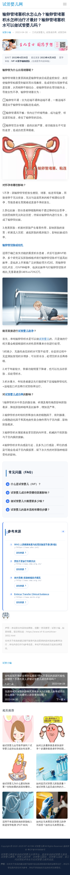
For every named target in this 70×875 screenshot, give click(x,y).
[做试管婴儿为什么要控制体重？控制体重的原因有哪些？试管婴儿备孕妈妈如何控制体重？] (18, 767)
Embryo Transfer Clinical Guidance (31, 594)
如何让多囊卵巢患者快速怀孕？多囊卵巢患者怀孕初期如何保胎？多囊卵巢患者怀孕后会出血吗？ (51, 747)
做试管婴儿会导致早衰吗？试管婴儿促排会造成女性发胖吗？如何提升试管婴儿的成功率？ (17, 747)
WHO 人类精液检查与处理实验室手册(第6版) (35, 544)
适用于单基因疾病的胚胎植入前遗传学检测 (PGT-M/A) (17, 823)
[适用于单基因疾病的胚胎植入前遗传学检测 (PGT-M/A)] (18, 805)
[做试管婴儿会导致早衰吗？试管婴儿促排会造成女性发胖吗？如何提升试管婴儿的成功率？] (18, 728)
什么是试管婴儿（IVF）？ (26, 484)
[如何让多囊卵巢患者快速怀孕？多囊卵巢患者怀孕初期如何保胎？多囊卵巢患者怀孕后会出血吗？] (52, 728)
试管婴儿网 (12, 4)
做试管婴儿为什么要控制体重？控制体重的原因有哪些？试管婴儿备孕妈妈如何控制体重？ (17, 785)
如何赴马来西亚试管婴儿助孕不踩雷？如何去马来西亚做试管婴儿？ (51, 823)
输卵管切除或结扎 (12, 245)
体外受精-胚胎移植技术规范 (27, 577)
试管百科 (62, 32)
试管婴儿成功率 (14, 394)
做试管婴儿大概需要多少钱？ (28, 501)
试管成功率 (51, 32)
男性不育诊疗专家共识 (24, 561)
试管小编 (7, 662)
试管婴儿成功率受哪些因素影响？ (30, 492)
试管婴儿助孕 (26, 330)
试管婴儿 (44, 338)
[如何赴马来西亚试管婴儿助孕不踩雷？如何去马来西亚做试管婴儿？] (52, 805)
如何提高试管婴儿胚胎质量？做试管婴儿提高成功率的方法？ (51, 785)
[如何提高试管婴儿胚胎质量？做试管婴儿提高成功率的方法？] (52, 767)
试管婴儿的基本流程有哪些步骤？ (30, 509)
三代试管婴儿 (38, 32)
